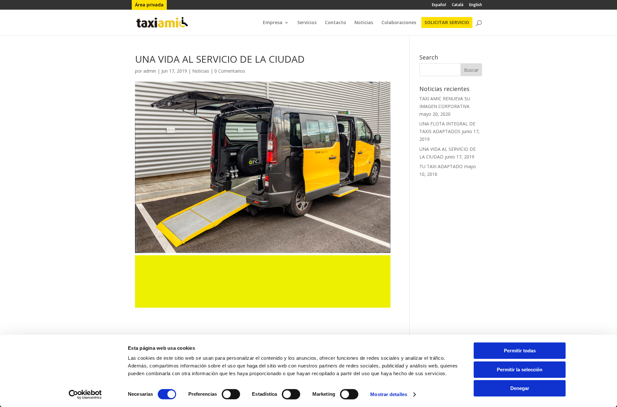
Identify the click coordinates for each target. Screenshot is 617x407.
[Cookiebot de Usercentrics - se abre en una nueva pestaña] (85, 394)
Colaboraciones (398, 22)
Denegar (519, 388)
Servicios (307, 22)
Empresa (272, 22)
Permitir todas (520, 350)
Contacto (335, 22)
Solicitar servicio (447, 22)
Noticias (363, 22)
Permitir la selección (519, 369)
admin (149, 71)
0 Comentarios (229, 71)
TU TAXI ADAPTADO (441, 166)
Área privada (149, 5)
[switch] (231, 394)
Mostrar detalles (388, 394)
